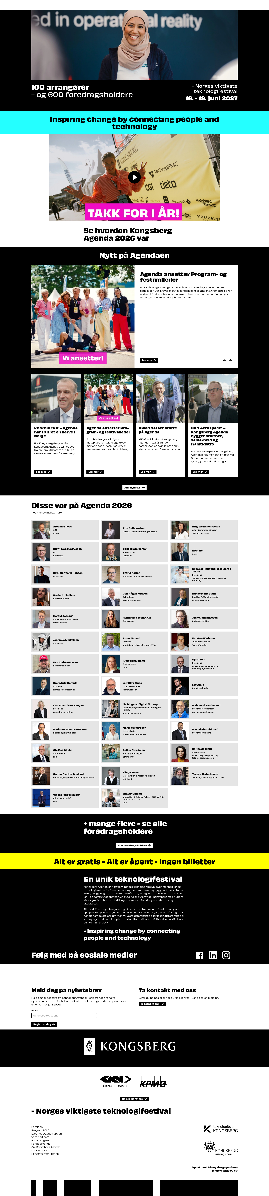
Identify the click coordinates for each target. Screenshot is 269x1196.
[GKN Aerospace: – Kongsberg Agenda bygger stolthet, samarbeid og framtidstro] (213, 398)
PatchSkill (127, 779)
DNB (125, 667)
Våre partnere (40, 1136)
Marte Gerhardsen (134, 727)
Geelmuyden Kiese (132, 600)
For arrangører (40, 1140)
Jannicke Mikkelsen (66, 640)
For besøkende (40, 1143)
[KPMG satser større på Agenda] (160, 398)
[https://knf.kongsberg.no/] (221, 1144)
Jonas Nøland (131, 638)
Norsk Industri (60, 623)
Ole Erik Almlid (62, 750)
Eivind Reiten (131, 572)
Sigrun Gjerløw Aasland (68, 774)
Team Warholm (199, 645)
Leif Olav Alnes (132, 683)
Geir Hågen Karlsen (135, 593)
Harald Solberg (63, 615)
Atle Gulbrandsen (134, 528)
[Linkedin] (212, 954)
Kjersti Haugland (134, 660)
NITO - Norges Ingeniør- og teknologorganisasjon (205, 667)
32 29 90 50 (230, 1170)
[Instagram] (226, 954)
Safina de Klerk (202, 748)
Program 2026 (40, 1130)
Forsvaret (58, 556)
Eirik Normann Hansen (68, 572)
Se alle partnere (132, 1098)
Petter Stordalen (134, 750)
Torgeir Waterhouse (205, 774)
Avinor (56, 533)
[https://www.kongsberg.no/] (221, 1129)
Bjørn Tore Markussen (67, 548)
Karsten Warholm (203, 638)
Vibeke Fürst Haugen (66, 794)
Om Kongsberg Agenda (45, 1146)
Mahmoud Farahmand (206, 705)
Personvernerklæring (45, 1153)
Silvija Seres (131, 772)
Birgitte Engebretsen (206, 526)
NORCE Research (200, 600)
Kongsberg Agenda (132, 713)
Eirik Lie (197, 550)
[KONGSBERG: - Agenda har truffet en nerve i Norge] (56, 398)
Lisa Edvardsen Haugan (68, 705)
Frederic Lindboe (64, 595)
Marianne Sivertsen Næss (70, 729)
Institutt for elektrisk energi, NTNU (139, 645)
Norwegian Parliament (203, 712)
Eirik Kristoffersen (135, 548)
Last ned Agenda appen (46, 1133)
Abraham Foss (62, 526)
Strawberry (128, 757)
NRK (55, 801)
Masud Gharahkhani (205, 729)
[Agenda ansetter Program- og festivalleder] (108, 398)
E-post (35, 1010)
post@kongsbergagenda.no (219, 1167)
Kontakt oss (39, 1150)
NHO (55, 757)
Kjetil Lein (198, 659)
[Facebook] (199, 954)
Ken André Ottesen (65, 662)
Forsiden (37, 1126)
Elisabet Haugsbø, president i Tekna (211, 570)
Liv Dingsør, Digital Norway (140, 704)
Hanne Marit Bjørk (204, 593)
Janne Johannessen (205, 617)
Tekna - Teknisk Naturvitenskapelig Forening (209, 579)
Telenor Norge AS (200, 533)
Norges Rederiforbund (64, 690)
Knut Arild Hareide (65, 683)
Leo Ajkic (198, 684)
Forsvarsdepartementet (134, 734)
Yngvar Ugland (132, 793)
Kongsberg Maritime (63, 712)
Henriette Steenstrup (137, 617)
